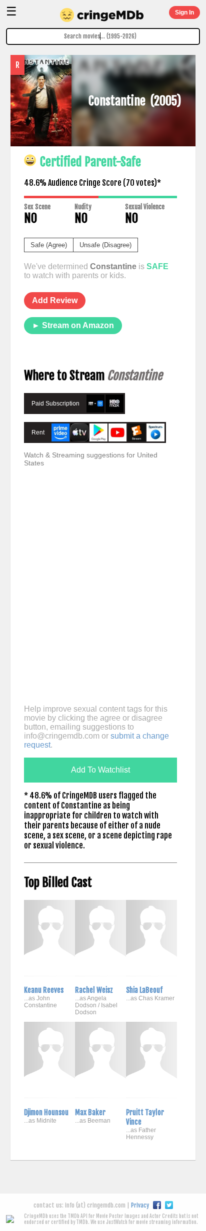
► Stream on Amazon (73, 325)
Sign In (184, 12)
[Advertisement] (103, 594)
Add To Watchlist (100, 770)
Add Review (55, 300)
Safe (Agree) (48, 245)
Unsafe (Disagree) (106, 245)
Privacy (140, 1205)
